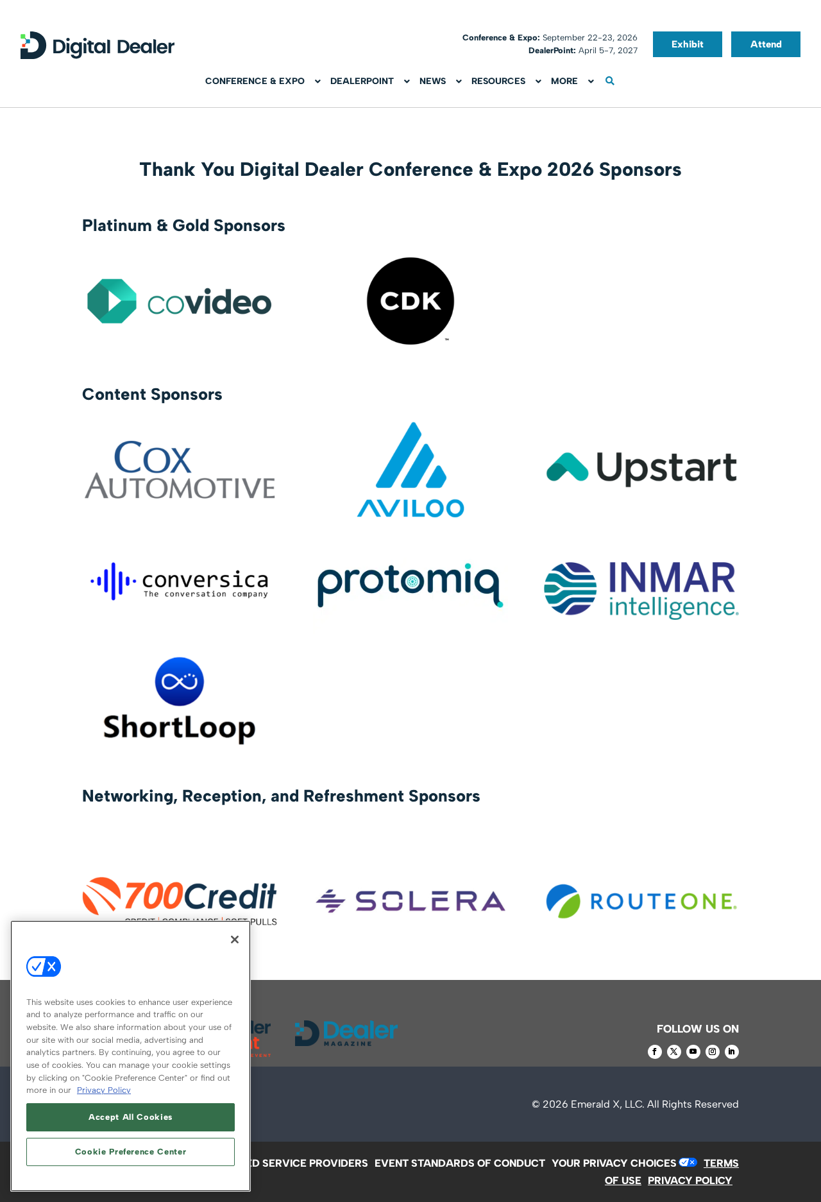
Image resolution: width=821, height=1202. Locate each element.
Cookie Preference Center (131, 1151)
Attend (766, 44)
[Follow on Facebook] (655, 1052)
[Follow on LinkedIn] (732, 1052)
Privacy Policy (104, 1090)
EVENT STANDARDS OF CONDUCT (460, 1163)
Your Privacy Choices (614, 1163)
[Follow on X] (674, 1052)
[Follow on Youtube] (693, 1052)
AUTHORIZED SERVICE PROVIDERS (280, 1163)
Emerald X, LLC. (608, 1104)
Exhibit (688, 44)
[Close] (235, 939)
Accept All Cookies (131, 1117)
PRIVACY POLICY (690, 1180)
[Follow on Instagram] (713, 1052)
